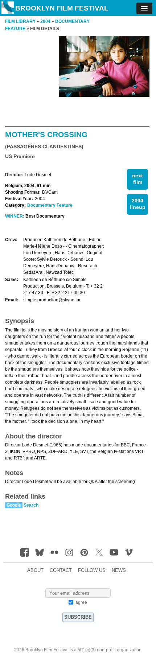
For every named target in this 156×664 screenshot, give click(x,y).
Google (14, 505)
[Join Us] (24, 552)
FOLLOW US (92, 570)
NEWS (119, 570)
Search (31, 505)
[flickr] (54, 552)
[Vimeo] (128, 552)
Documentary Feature (50, 205)
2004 (45, 21)
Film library (20, 21)
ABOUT (35, 570)
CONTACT (61, 570)
